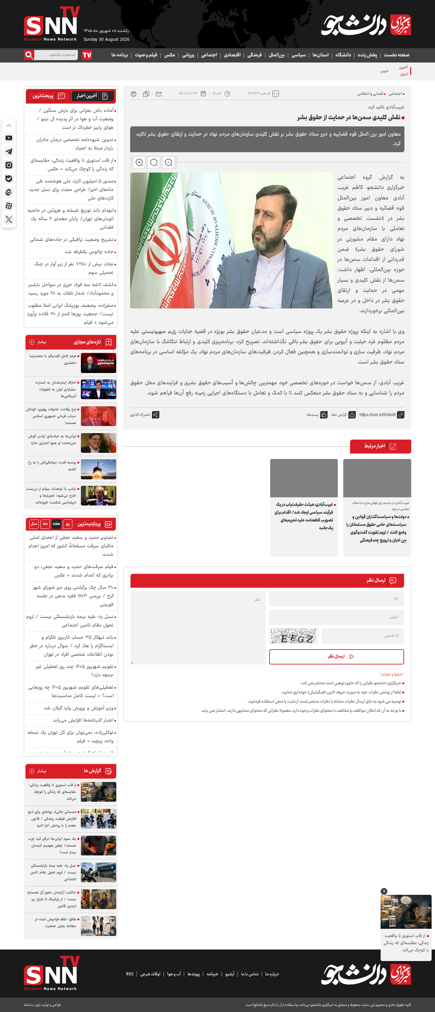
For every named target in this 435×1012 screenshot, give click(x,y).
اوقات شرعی (150, 974)
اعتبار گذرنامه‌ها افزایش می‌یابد (83, 720)
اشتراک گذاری (140, 415)
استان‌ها (321, 55)
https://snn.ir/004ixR (378, 414)
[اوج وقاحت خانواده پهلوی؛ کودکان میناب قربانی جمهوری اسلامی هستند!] (98, 416)
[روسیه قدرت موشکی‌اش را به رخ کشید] (98, 469)
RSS (130, 974)
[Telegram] (9, 151)
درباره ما (272, 974)
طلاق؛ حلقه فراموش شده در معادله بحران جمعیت (55, 922)
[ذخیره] (146, 93)
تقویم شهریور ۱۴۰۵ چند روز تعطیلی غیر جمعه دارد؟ (75, 671)
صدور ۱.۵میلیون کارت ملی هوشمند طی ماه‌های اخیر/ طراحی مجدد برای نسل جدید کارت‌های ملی (71, 190)
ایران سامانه (32, 1005)
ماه (45, 524)
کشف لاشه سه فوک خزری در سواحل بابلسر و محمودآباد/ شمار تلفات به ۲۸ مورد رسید (71, 289)
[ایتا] (9, 192)
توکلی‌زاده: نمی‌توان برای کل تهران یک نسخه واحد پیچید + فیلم (71, 737)
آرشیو (229, 974)
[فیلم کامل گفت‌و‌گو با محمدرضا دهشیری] (98, 363)
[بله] (9, 178)
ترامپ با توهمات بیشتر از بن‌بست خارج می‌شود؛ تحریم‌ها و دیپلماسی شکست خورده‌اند (51, 496)
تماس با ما (250, 974)
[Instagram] (9, 165)
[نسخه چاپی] (133, 93)
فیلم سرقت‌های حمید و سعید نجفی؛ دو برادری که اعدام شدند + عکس (74, 571)
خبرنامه (213, 974)
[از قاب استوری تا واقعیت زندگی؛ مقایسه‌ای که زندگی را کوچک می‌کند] (98, 792)
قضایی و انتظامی (370, 93)
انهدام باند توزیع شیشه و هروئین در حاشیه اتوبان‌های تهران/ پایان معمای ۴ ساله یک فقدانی (71, 219)
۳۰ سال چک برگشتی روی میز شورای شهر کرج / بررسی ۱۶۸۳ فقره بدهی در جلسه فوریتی (73, 596)
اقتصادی (232, 55)
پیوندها (194, 974)
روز (68, 524)
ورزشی (188, 55)
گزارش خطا (339, 415)
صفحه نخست (397, 55)
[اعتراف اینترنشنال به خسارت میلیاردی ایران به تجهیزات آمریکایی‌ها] (98, 389)
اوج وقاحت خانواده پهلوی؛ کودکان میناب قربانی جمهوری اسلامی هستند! (51, 416)
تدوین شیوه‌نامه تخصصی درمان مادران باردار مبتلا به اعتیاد (344, 71)
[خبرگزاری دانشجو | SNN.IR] (366, 25)
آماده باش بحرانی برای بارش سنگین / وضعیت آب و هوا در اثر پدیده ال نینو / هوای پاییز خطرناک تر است (75, 119)
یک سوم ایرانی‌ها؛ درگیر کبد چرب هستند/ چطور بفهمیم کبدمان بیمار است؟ (52, 846)
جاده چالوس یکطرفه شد (89, 252)
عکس (169, 55)
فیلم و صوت (146, 55)
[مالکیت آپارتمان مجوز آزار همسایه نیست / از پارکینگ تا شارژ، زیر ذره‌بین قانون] (98, 899)
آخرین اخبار (87, 96)
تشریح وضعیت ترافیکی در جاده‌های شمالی (72, 240)
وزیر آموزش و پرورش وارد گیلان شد (79, 708)
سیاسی (299, 55)
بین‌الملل (277, 55)
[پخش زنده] (87, 55)
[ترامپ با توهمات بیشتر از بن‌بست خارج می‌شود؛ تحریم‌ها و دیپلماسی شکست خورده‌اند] (98, 496)
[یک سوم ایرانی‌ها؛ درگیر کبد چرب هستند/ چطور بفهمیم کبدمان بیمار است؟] (98, 846)
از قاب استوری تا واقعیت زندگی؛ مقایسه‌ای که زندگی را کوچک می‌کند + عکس (72, 165)
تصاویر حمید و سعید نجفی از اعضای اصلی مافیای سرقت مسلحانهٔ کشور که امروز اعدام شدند (71, 546)
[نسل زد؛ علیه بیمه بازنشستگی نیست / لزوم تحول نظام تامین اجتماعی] (98, 873)
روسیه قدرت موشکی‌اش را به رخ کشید (52, 466)
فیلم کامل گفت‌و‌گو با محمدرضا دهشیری (53, 359)
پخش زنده (367, 55)
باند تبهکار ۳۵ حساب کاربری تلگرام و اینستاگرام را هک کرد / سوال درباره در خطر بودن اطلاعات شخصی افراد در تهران (72, 646)
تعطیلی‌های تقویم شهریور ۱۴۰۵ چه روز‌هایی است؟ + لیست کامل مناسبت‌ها (71, 691)
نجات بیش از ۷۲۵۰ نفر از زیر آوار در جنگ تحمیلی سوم (74, 268)
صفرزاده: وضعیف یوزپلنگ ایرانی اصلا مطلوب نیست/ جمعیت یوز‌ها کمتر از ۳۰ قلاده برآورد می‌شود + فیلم (70, 314)
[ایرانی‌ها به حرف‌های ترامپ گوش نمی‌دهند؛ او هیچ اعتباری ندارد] (98, 443)
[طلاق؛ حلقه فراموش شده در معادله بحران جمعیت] (98, 926)
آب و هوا (174, 974)
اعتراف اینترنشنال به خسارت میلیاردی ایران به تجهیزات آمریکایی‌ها (55, 389)
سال (34, 524)
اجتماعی (209, 55)
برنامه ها (119, 55)
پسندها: (312, 415)
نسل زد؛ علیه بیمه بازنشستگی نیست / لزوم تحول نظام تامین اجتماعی (70, 621)
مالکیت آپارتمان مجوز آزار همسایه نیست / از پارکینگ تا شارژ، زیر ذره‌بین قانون (51, 899)
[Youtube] (9, 138)
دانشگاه (343, 55)
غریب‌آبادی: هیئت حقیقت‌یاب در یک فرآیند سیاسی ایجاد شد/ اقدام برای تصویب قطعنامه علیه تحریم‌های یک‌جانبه (304, 516)
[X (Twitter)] (9, 219)
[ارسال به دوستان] (158, 93)
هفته (56, 524)
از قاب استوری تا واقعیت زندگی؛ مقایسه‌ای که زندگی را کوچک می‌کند (52, 792)
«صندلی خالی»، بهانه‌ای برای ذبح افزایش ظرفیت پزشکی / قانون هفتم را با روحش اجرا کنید (52, 819)
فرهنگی (254, 55)
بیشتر (37, 342)
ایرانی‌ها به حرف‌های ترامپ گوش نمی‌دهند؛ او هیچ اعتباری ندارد (52, 439)
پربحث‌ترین (43, 96)
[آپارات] (9, 205)
